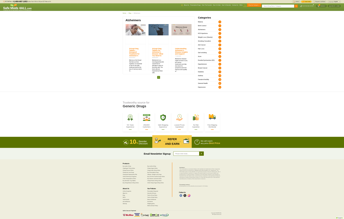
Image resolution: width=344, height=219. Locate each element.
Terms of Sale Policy (152, 197)
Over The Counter (207, 5)
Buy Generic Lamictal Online (154, 178)
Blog (245, 5)
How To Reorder (226, 5)
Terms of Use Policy (152, 195)
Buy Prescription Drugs (153, 172)
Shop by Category (254, 5)
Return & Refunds (151, 199)
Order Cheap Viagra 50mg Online (155, 182)
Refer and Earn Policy (152, 205)
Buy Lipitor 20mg (127, 166)
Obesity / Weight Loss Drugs (154, 174)
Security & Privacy (151, 193)
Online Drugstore (127, 191)
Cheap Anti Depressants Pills (130, 174)
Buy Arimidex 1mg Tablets (129, 180)
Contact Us (235, 5)
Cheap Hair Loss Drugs (128, 172)
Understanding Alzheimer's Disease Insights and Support (181, 51)
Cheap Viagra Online (152, 168)
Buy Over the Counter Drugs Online (156, 176)
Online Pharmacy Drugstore (129, 176)
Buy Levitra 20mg (151, 166)
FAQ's (241, 5)
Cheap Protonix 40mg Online (154, 180)
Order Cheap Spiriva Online (129, 178)
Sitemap (125, 203)
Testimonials (126, 199)
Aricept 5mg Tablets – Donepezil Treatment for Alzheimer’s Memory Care (134, 53)
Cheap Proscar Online (128, 170)
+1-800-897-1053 (20, 1)
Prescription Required (152, 191)
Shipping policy (151, 203)
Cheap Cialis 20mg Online (153, 170)
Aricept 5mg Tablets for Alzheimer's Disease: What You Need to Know (157, 53)
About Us (186, 5)
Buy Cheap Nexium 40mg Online (131, 182)
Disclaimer (150, 201)
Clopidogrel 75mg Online (129, 168)
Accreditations (126, 201)
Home (124, 13)
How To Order (217, 5)
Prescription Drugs (195, 5)
